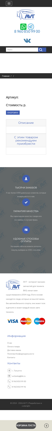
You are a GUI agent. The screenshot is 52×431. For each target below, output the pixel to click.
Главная (6, 76)
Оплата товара (13, 346)
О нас (9, 343)
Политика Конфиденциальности (20, 354)
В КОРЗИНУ (12, 112)
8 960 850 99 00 (27, 31)
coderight (26, 406)
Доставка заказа (14, 350)
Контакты (11, 357)
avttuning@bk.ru (19, 376)
